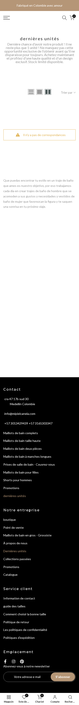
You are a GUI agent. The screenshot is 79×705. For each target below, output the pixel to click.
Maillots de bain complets (20, 433)
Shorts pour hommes (17, 480)
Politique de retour (16, 622)
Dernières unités (14, 551)
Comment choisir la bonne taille (24, 614)
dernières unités (14, 496)
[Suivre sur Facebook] (5, 661)
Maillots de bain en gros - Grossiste (27, 535)
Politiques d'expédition (19, 637)
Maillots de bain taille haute (22, 441)
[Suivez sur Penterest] (22, 661)
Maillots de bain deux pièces (22, 448)
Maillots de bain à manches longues (27, 456)
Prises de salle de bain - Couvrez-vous (29, 464)
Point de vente (13, 527)
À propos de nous (15, 543)
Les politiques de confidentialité (25, 630)
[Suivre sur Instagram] (14, 661)
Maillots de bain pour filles (21, 472)
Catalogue (10, 574)
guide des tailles (14, 606)
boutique (9, 519)
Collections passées (17, 559)
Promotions (11, 488)
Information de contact (19, 598)
